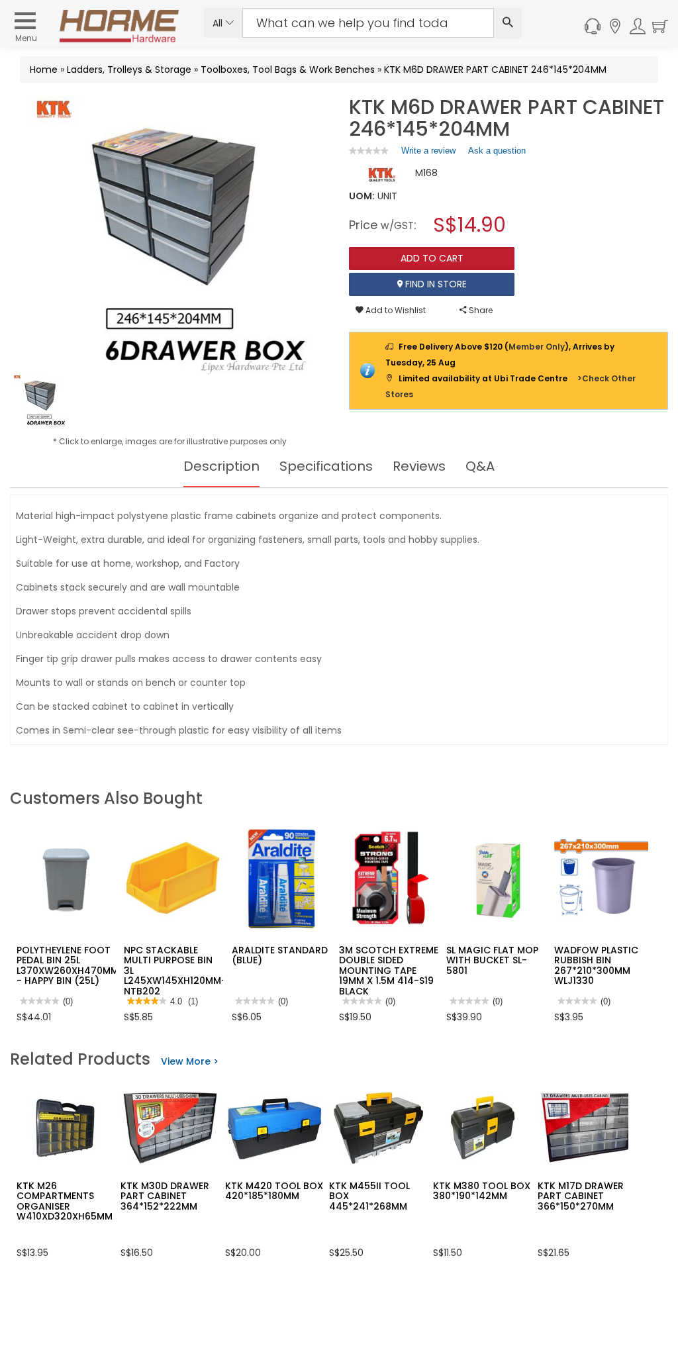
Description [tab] (221, 466)
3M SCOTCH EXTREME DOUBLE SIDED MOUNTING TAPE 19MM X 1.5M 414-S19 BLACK (388, 970)
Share (480, 310)
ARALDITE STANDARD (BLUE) (280, 955)
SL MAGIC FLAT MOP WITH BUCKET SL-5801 (492, 960)
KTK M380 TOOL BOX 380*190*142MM (481, 1190)
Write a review (428, 154)
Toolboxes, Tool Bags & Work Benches (288, 69)
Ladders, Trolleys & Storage (129, 69)
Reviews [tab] (419, 466)
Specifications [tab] (326, 466)
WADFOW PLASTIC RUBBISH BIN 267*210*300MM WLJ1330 (596, 965)
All (219, 23)
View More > (189, 1061)
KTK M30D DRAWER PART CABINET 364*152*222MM (165, 1196)
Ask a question (497, 151)
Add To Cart (432, 258)
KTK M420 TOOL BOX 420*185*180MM (274, 1190)
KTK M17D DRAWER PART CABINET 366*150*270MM (581, 1196)
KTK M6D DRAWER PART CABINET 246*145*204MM (495, 69)
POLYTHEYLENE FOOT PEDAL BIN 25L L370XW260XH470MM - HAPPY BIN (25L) (68, 965)
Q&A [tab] (480, 466)
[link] (369, 151)
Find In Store (435, 284)
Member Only (536, 346)
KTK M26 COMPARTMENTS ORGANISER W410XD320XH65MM (65, 1201)
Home (44, 69)
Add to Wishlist (394, 310)
